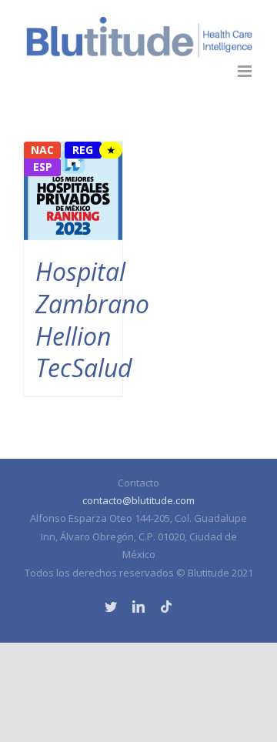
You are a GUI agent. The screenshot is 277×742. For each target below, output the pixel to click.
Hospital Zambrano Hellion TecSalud (92, 319)
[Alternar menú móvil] (246, 71)
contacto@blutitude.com (138, 500)
